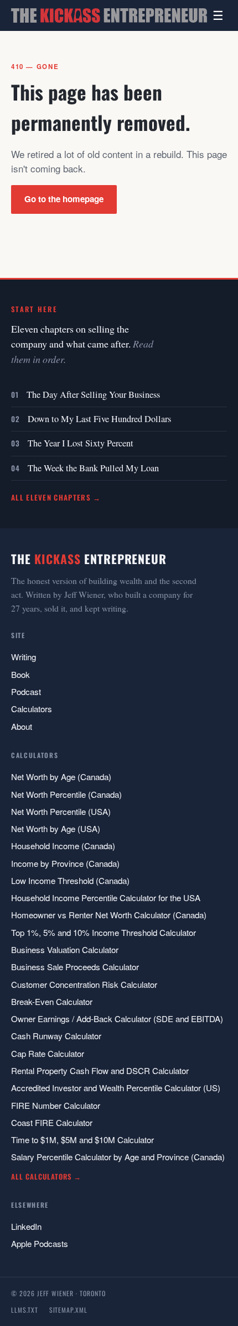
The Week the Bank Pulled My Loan (93, 468)
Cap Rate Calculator (47, 1053)
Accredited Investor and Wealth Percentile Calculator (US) (115, 1087)
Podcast (26, 691)
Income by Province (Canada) (65, 863)
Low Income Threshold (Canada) (70, 880)
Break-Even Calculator (51, 1001)
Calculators (31, 708)
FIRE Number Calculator (55, 1105)
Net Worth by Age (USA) (55, 828)
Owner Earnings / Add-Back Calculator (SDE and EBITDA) (117, 1018)
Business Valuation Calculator (64, 949)
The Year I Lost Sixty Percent (80, 443)
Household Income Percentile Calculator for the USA (105, 897)
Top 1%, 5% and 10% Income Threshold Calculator (103, 932)
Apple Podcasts (39, 1243)
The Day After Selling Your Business (93, 394)
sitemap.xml (68, 1309)
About (21, 726)
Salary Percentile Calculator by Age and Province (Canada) (118, 1156)
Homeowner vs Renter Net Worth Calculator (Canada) (108, 914)
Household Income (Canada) (63, 845)
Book (20, 674)
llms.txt (24, 1309)
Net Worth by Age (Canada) (61, 776)
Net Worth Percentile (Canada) (66, 794)
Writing (23, 656)
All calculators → (46, 1176)
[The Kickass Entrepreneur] (109, 15)
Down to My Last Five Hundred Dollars (99, 419)
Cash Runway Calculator (56, 1035)
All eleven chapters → (56, 497)
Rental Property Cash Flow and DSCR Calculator (100, 1070)
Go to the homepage (64, 199)
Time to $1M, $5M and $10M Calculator (82, 1139)
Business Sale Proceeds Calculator (75, 966)
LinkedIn (26, 1226)
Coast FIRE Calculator (51, 1122)
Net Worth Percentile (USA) (61, 811)
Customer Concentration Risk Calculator (84, 984)
